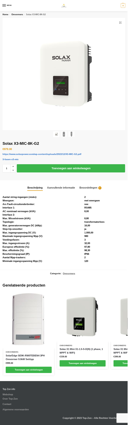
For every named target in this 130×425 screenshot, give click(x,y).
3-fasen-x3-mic (11, 159)
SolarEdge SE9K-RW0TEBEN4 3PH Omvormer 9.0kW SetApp (25, 357)
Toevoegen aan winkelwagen (71, 168)
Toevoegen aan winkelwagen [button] (29, 370)
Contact (7, 404)
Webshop (8, 394)
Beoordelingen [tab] (89, 187)
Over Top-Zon (10, 398)
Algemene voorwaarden (16, 409)
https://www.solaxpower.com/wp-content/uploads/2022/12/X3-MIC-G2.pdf (42, 154)
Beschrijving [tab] (35, 187)
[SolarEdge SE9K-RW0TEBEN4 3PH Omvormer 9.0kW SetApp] (28, 320)
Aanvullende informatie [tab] (61, 187)
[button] (122, 5)
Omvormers (17, 14)
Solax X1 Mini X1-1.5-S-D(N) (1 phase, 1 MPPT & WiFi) (81, 351)
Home (5, 14)
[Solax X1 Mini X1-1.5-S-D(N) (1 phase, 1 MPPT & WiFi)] (82, 316)
